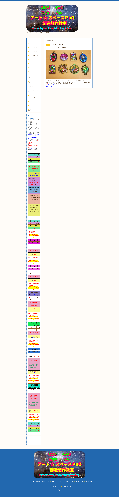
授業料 (31, 67)
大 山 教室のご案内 (34, 55)
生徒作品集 (32, 63)
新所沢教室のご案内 (34, 47)
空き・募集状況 (33, 101)
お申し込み (32, 191)
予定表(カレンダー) (34, 72)
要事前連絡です (34, 367)
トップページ (33, 39)
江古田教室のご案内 (34, 51)
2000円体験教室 (31, 118)
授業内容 (32, 59)
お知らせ (32, 43)
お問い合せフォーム (32, 148)
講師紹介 (32, 86)
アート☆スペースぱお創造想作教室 (56, 494)
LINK (31, 105)
